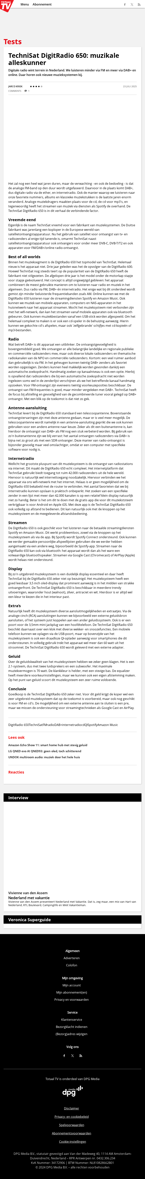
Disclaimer (71, 1108)
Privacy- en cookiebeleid (72, 1117)
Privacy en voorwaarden (71, 1000)
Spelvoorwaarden (71, 1125)
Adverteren (72, 958)
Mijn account (71, 985)
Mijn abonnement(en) (71, 992)
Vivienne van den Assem (28, 893)
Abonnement (42, 4)
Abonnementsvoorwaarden (71, 1133)
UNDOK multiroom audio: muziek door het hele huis (44, 757)
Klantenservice (71, 1020)
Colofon (71, 965)
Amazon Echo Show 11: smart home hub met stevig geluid (47, 745)
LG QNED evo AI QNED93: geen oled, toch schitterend (44, 751)
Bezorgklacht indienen (71, 1027)
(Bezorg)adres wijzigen (71, 1034)
